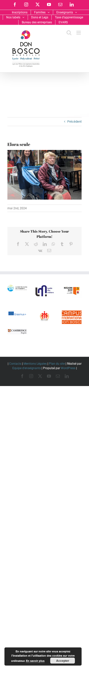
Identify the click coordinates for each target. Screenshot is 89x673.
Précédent (74, 121)
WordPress (68, 368)
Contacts (15, 363)
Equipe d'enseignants (26, 368)
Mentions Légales (35, 363)
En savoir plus (35, 661)
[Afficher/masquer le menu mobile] (79, 32)
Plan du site (57, 363)
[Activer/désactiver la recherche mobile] (69, 32)
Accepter (62, 660)
